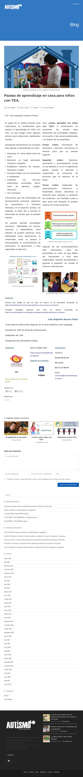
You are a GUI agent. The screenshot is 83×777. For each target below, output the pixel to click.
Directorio (31, 772)
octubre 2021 (8, 599)
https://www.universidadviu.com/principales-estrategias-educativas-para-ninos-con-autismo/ (35, 312)
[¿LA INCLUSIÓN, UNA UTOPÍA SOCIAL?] (46, 738)
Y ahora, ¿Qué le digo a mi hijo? (41, 438)
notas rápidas (8, 699)
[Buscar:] (41, 495)
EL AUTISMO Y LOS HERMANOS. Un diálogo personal (20, 517)
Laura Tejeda (11, 107)
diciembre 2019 (8, 662)
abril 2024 (7, 562)
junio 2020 (7, 643)
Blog (37, 772)
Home (25, 772)
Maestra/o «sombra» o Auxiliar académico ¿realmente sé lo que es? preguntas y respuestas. (38, 536)
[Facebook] (41, 368)
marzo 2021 (7, 610)
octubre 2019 (8, 669)
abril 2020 (7, 651)
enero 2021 (7, 617)
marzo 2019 (7, 684)
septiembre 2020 (9, 632)
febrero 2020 (7, 658)
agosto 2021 (7, 603)
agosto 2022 (7, 577)
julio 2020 (7, 640)
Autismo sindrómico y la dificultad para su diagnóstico (20, 510)
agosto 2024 (7, 558)
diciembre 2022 (8, 566)
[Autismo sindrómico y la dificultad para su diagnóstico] (46, 728)
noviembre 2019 (8, 666)
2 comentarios (65, 721)
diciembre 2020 (8, 621)
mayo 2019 (7, 677)
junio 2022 (7, 584)
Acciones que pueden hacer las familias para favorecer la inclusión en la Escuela (28, 506)
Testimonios (43, 772)
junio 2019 (7, 673)
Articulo (35, 107)
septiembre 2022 (9, 573)
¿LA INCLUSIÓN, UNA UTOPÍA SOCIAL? (16, 514)
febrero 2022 (7, 592)
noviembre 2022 (8, 569)
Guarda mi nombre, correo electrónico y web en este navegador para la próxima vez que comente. (39, 479)
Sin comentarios (48, 107)
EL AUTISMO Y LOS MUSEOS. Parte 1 (16, 521)
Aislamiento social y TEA (66, 437)
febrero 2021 (7, 614)
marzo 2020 (7, 654)
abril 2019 (7, 680)
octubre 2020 (8, 629)
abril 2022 (7, 588)
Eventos (50, 772)
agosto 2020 (7, 636)
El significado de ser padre (16, 437)
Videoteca (57, 772)
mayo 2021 (7, 606)
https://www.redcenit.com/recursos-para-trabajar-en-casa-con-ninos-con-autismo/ (32, 305)
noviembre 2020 (8, 625)
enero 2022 (7, 595)
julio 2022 (7, 580)
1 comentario (63, 731)
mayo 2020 (7, 647)
